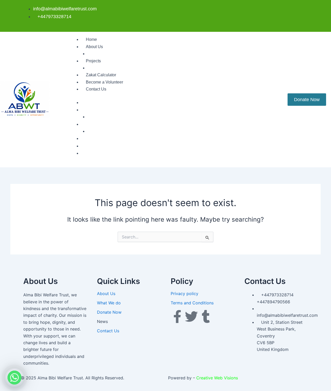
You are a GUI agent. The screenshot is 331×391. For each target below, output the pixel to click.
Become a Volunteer (104, 82)
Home (91, 39)
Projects (93, 61)
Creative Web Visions (217, 377)
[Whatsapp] (14, 378)
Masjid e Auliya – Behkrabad (113, 68)
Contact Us (96, 89)
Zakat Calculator (101, 75)
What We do (98, 53)
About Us (94, 46)
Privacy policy (184, 293)
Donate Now (109, 312)
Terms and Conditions (192, 302)
